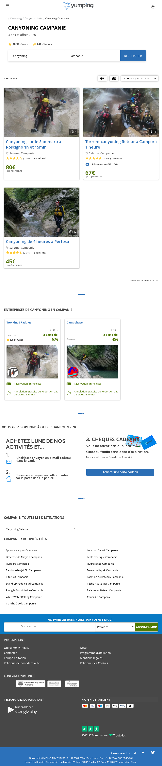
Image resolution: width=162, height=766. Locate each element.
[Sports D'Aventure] (78, 6)
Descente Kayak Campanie (102, 570)
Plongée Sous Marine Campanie (24, 590)
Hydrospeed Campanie (100, 563)
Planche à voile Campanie (21, 603)
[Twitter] (153, 753)
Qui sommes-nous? (16, 648)
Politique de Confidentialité (22, 663)
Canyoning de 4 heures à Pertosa (37, 241)
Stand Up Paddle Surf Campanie (24, 583)
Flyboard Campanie (17, 563)
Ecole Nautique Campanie (102, 557)
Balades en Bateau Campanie (104, 590)
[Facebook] (143, 753)
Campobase (75, 322)
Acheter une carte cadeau (120, 472)
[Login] (153, 6)
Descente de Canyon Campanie (24, 557)
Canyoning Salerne (17, 529)
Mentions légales (91, 658)
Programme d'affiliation (95, 653)
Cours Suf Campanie (99, 597)
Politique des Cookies (94, 663)
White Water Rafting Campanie (24, 597)
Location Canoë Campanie (102, 550)
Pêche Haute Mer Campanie (103, 583)
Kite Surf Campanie (17, 577)
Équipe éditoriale (15, 658)
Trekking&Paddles (19, 322)
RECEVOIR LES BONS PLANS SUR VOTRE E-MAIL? (80, 619)
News (83, 648)
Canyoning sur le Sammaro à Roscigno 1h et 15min (33, 144)
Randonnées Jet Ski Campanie (23, 570)
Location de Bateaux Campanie (105, 577)
